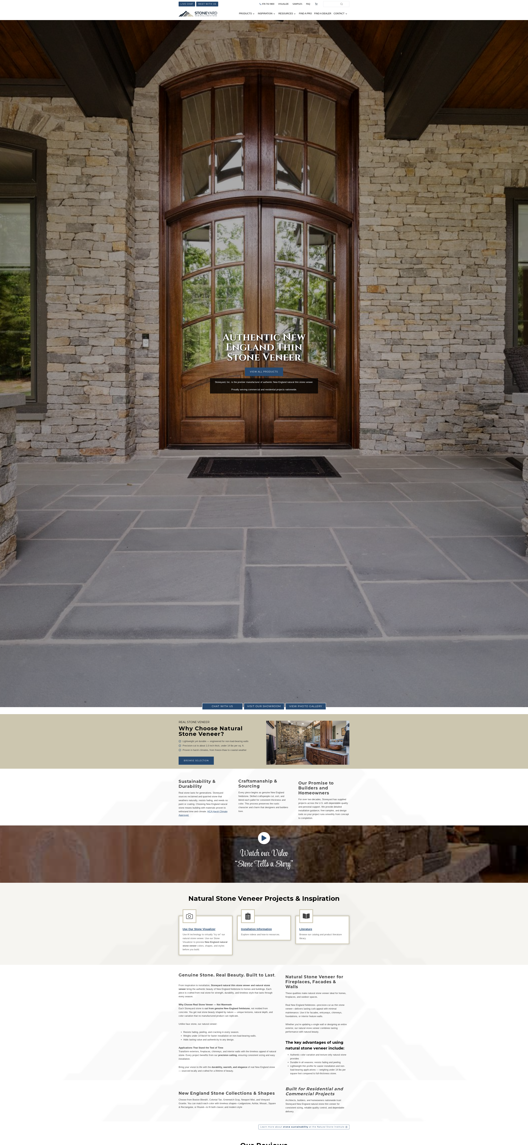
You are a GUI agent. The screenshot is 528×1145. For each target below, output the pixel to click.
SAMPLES (297, 4)
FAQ (308, 4)
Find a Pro (305, 13)
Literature (305, 929)
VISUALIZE (283, 4)
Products (245, 13)
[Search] (341, 4)
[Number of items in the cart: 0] (316, 4)
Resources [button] (285, 13)
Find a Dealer (322, 13)
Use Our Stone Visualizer (199, 929)
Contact (339, 13)
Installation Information (256, 929)
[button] (264, 838)
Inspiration (265, 13)
